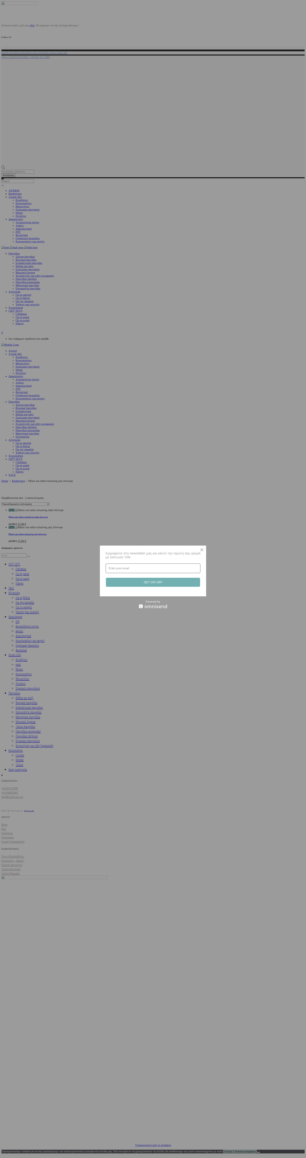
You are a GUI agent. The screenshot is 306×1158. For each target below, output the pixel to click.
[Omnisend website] (153, 604)
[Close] (202, 550)
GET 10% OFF (153, 582)
